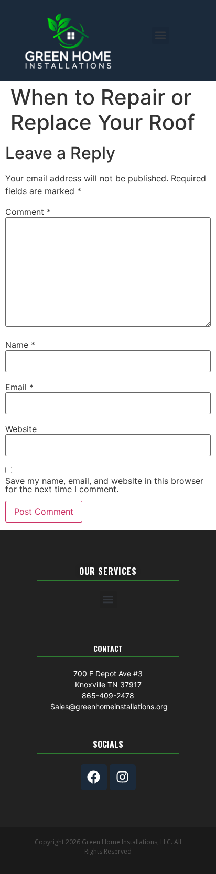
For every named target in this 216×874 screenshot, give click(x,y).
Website (21, 429)
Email (19, 387)
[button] (160, 35)
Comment (28, 212)
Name (20, 344)
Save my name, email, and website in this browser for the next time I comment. (104, 484)
